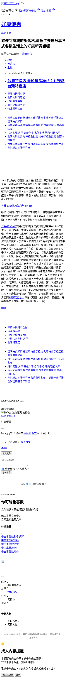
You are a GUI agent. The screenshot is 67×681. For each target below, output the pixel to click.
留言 (34, 433)
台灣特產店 (13, 342)
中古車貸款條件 (10, 551)
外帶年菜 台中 (16, 297)
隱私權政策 (55, 634)
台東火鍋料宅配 (16, 97)
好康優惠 (11, 24)
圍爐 (3, 307)
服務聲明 (33, 637)
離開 (18, 675)
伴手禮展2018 (8, 226)
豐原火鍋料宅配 (16, 93)
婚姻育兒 (27, 53)
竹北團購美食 (14, 108)
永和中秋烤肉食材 (17, 335)
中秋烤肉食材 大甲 (17, 338)
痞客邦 (27, 433)
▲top (4, 447)
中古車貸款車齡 (10, 540)
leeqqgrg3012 (8, 415)
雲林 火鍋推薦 (9, 205)
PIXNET (14, 634)
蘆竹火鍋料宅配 (16, 105)
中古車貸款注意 (10, 544)
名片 (9, 67)
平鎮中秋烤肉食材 (17, 327)
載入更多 (6, 453)
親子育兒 (26, 442)
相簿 (9, 60)
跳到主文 (6, 33)
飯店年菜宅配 (24, 205)
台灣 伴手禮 (14, 331)
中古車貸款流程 (10, 547)
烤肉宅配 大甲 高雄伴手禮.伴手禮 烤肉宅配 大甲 (33, 132)
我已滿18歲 (7, 675)
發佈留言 (6, 472)
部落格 (11, 63)
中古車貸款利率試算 (12, 536)
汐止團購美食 (14, 101)
